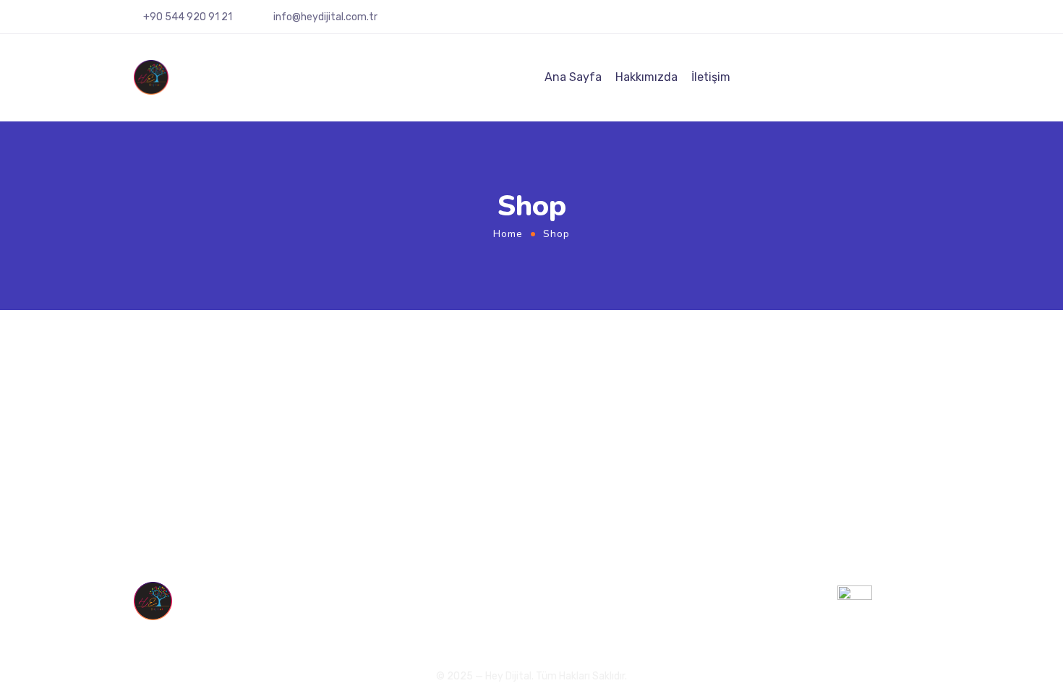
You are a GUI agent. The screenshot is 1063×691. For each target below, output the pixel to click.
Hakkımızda (646, 77)
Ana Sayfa (573, 77)
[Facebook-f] (889, 22)
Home (508, 234)
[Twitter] (910, 22)
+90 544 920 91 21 (723, 596)
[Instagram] (868, 22)
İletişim (710, 77)
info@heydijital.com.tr (325, 17)
